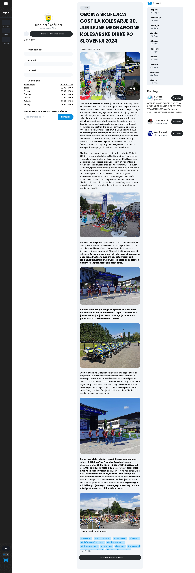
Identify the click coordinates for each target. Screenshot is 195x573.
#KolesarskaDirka (115, 542)
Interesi (32, 60)
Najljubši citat (35, 49)
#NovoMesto (119, 538)
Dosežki (32, 70)
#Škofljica (134, 538)
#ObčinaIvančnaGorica (92, 542)
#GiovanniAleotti (89, 546)
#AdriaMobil (134, 546)
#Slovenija (86, 538)
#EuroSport (106, 546)
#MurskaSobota (102, 538)
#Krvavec (120, 546)
